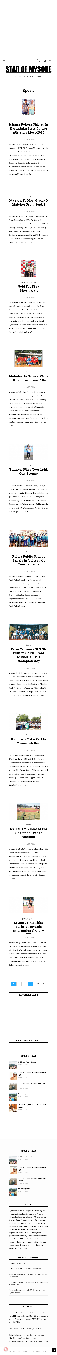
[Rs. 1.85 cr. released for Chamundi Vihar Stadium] (28, 819)
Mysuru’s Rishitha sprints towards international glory (28, 926)
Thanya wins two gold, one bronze (28, 471)
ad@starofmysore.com (27, 1338)
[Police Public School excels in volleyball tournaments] (28, 546)
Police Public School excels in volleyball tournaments (28, 560)
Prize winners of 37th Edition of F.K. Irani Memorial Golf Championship (28, 655)
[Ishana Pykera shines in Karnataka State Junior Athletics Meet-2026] (28, 114)
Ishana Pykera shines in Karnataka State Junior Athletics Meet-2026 (28, 128)
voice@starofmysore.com (38, 1341)
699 (37, 984)
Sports (28, 120)
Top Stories (31, 282)
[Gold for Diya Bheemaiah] (28, 276)
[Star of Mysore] (28, 70)
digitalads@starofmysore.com (32, 1335)
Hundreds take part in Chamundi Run (28, 741)
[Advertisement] (28, 28)
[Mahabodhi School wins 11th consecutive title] (28, 366)
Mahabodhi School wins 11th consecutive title (28, 378)
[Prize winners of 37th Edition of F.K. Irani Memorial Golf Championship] (28, 639)
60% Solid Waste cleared (27, 1062)
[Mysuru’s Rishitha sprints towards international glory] (28, 913)
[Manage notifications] (6, 1349)
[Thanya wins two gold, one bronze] (28, 459)
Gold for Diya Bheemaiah (28, 288)
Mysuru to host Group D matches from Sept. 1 (28, 202)
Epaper (48, 60)
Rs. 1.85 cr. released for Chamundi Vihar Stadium (28, 833)
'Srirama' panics (24, 1094)
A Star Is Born (22, 1263)
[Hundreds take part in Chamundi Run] (28, 729)
